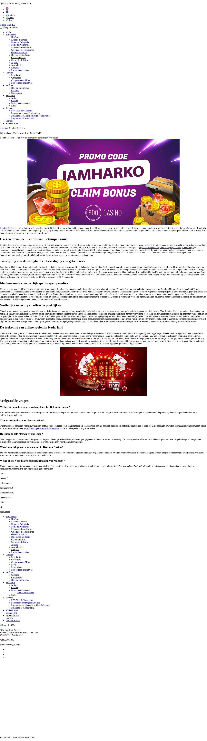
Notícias (9, 85)
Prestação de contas (20, 70)
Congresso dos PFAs (20, 80)
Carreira (9, 72)
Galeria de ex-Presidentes (22, 50)
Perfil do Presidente (20, 45)
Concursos (16, 78)
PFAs (13, 565)
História (14, 37)
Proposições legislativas (21, 83)
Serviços (9, 108)
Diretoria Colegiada (20, 42)
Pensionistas (16, 567)
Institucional (11, 34)
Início (8, 32)
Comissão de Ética (19, 60)
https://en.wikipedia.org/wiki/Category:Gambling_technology (166, 247)
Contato (9, 121)
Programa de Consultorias (22, 118)
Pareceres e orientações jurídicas (25, 113)
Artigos (14, 98)
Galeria (14, 100)
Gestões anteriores (19, 52)
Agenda (14, 62)
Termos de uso (12, 615)
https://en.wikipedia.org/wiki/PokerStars (41, 428)
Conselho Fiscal (18, 57)
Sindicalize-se (12, 123)
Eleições (15, 67)
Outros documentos (25, 592)
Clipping (15, 90)
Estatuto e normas (19, 40)
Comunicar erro (13, 620)
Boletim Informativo (20, 88)
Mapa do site (11, 613)
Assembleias (16, 65)
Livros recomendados (20, 103)
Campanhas (16, 93)
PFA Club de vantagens (21, 110)
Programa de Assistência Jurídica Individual (30, 116)
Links (13, 105)
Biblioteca (10, 95)
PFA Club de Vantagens (22, 600)
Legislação (16, 75)
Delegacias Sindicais (20, 55)
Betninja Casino (7, 228)
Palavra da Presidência (21, 47)
